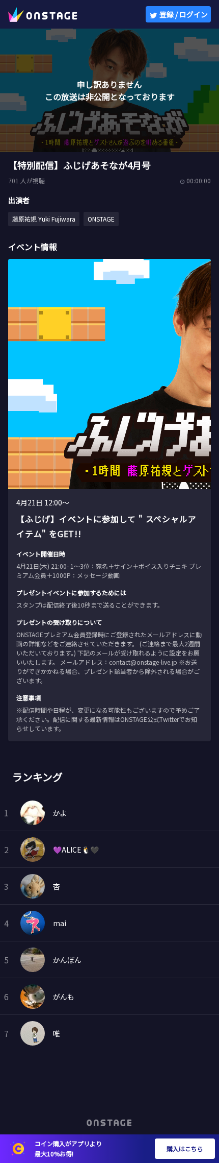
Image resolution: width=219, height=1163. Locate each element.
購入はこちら (185, 1148)
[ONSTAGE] (42, 14)
